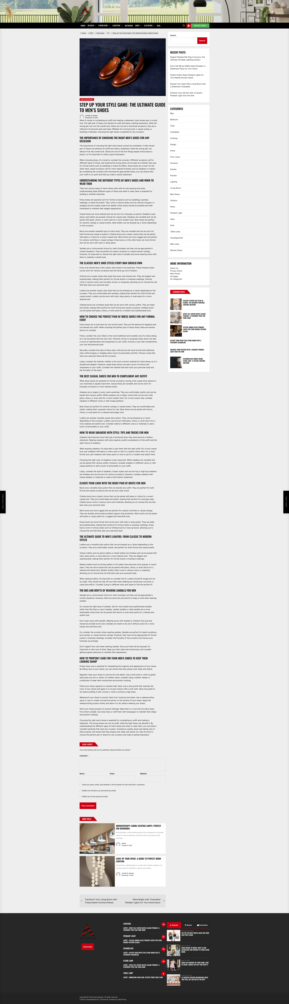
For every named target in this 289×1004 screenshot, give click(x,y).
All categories (176, 279)
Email (113, 774)
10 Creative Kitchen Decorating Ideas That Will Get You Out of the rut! (194, 978)
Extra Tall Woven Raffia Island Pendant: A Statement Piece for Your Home (187, 67)
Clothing (148, 25)
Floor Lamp (175, 157)
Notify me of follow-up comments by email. (99, 791)
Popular (175, 925)
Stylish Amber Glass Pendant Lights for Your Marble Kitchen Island (187, 76)
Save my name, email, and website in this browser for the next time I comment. (113, 785)
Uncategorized (176, 238)
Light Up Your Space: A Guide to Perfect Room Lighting (138, 860)
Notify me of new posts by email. (95, 796)
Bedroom (174, 119)
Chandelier (174, 132)
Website (143, 774)
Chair (172, 126)
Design (91, 25)
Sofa (172, 225)
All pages (174, 276)
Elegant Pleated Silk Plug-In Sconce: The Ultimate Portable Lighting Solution (187, 58)
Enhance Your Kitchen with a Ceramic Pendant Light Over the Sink (186, 94)
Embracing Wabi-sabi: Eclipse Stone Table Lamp (146, 977)
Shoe (137, 25)
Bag (159, 25)
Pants (172, 207)
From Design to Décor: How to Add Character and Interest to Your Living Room (195, 950)
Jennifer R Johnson (91, 115)
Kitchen (173, 175)
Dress (172, 151)
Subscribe (87, 947)
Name (83, 774)
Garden (173, 169)
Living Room (175, 188)
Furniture (103, 25)
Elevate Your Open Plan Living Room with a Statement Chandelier (188, 85)
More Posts (175, 273)
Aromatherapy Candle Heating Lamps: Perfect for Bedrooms (138, 827)
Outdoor (129, 25)
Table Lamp (175, 231)
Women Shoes (176, 250)
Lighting (116, 25)
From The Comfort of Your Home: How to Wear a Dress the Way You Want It (195, 963)
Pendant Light (176, 213)
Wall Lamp (174, 244)
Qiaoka (124, 843)
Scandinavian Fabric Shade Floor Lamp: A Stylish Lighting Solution (194, 361)
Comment (84, 756)
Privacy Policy (176, 271)
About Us (174, 268)
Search (173, 35)
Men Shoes (175, 194)
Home (83, 25)
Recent (189, 925)
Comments (203, 925)
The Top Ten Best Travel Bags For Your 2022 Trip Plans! (195, 934)
